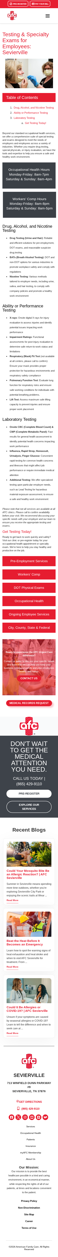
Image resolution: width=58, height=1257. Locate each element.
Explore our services (29, 806)
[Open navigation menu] (47, 16)
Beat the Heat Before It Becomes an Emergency (25, 942)
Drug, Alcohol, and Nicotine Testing (34, 107)
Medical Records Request (29, 703)
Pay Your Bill (42, 4)
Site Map (29, 1214)
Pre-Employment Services (29, 561)
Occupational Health (29, 601)
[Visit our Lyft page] (45, 1117)
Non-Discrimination (29, 1207)
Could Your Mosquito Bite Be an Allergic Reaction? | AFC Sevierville (28, 874)
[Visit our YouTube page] (32, 1117)
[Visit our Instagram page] (25, 1117)
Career (29, 1221)
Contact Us (29, 678)
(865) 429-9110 (29, 784)
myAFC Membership (30, 1152)
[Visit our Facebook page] (11, 1117)
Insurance (31, 1146)
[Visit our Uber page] (38, 1117)
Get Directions (30, 1101)
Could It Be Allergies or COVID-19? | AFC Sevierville (27, 1009)
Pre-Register (20, 4)
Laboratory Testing (24, 118)
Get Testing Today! (35, 123)
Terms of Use (29, 1228)
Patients (31, 1139)
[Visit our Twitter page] (18, 1117)
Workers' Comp (29, 574)
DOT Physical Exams (29, 587)
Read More (12, 900)
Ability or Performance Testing (31, 112)
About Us (30, 1159)
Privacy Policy (29, 1201)
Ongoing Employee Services (29, 614)
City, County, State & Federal (29, 627)
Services (30, 1126)
